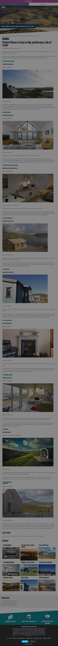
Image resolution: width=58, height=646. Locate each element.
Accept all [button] (25, 641)
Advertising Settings (18, 635)
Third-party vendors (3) (22, 631)
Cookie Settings (40, 635)
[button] (29, 644)
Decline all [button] (33, 641)
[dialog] (29, 635)
